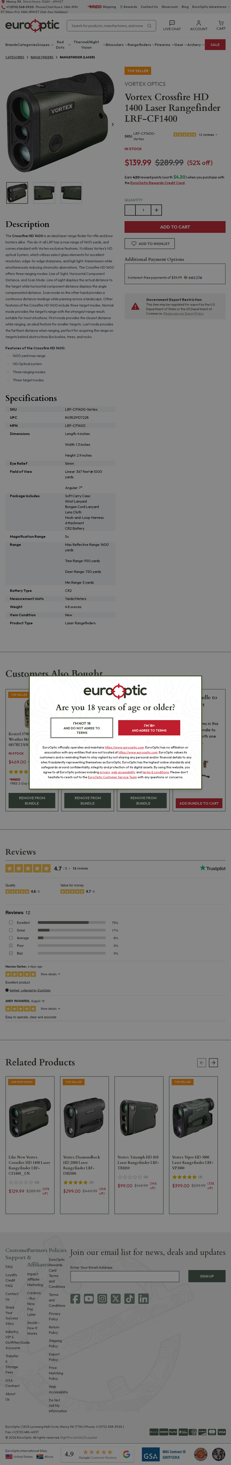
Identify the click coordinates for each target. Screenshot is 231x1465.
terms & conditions (155, 772)
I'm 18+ (149, 727)
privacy (105, 772)
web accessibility (123, 772)
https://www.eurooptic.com (124, 747)
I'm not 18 (82, 728)
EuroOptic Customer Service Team (112, 777)
